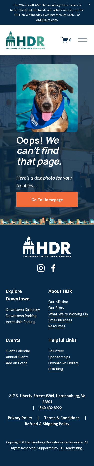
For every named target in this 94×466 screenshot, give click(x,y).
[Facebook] (53, 268)
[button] (89, 4)
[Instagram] (41, 268)
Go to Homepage (47, 199)
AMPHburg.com (46, 20)
